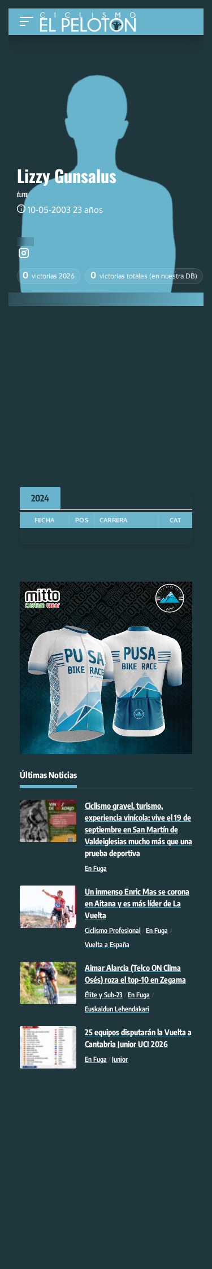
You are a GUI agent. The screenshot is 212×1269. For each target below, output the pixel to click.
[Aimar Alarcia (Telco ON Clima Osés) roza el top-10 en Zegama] (48, 983)
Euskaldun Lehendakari (117, 1009)
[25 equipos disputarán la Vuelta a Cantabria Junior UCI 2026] (48, 1047)
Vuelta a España (107, 944)
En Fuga (96, 868)
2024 (40, 498)
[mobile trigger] (29, 21)
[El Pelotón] (92, 23)
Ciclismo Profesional (113, 930)
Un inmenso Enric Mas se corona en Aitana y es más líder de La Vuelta (137, 903)
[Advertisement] (106, 391)
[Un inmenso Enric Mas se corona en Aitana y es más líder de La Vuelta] (48, 907)
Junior (120, 1059)
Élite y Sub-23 (104, 995)
